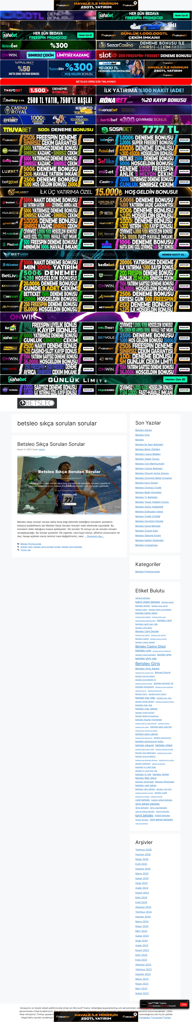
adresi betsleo (142, 598)
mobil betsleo (162, 815)
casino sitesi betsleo (161, 800)
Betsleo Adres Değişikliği (149, 506)
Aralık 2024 (141, 888)
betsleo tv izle (143, 774)
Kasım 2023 (142, 950)
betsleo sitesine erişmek (164, 749)
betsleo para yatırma (161, 727)
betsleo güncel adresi (145, 676)
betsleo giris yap (146, 658)
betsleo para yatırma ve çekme (146, 731)
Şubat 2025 (142, 878)
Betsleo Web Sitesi (145, 778)
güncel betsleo (162, 811)
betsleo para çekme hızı (143, 738)
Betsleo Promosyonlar (31, 544)
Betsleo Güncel (162, 672)
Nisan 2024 (141, 926)
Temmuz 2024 (143, 912)
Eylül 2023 (141, 959)
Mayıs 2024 (142, 921)
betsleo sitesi (163, 745)
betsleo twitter (161, 774)
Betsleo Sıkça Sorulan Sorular (51, 444)
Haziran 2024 (143, 916)
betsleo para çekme (146, 734)
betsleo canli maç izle (146, 624)
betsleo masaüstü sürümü (165, 702)
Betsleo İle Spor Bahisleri (149, 444)
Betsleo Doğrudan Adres (149, 511)
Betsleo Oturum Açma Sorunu (152, 473)
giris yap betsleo (158, 807)
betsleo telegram (143, 763)
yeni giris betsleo (141, 823)
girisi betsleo (142, 807)
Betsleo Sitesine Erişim (148, 535)
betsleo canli (164, 620)
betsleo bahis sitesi (146, 613)
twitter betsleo (141, 820)
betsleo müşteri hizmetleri (148, 719)
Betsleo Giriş (142, 435)
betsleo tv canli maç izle (146, 771)
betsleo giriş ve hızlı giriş (144, 673)
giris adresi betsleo (147, 804)
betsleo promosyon (162, 738)
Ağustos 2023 (143, 964)
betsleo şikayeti (156, 797)
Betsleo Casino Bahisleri (148, 468)
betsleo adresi (142, 605)
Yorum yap (26, 550)
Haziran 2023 (143, 974)
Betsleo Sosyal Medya (145, 756)
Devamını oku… (95, 536)
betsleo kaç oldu (145, 697)
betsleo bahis (141, 609)
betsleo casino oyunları (158, 639)
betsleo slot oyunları (164, 753)
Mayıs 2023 (142, 979)
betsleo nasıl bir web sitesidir (146, 723)
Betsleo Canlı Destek (147, 631)
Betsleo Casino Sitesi (150, 646)
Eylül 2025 (141, 864)
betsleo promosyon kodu (149, 741)
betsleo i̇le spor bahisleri (164, 687)
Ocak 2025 (141, 883)
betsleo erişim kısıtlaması (162, 651)
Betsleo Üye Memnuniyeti (149, 463)
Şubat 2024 (142, 935)
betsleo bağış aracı (159, 617)
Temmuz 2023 (143, 969)
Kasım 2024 (142, 892)
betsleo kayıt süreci (157, 694)
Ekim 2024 (141, 897)
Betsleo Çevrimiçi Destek (149, 521)
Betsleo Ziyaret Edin (146, 530)
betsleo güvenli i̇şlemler (143, 684)
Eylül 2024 (141, 902)
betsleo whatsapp (144, 781)
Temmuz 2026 (143, 849)
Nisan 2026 (141, 859)
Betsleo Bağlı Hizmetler (148, 492)
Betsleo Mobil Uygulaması (147, 716)
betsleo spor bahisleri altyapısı (146, 760)
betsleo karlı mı (140, 691)
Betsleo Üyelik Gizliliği (147, 516)
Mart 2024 (141, 931)
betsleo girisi (26, 547)
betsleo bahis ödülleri (143, 617)
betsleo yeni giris (164, 789)
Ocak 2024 (141, 940)
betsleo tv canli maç (145, 767)
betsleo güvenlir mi (163, 683)
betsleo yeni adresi (145, 789)
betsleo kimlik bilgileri (144, 701)
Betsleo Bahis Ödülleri (147, 449)
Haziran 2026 (143, 854)
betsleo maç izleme (146, 708)
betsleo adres (167, 602)
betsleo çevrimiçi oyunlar (144, 793)
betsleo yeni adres (145, 785)
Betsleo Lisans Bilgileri (148, 454)
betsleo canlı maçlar (142, 635)
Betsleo (139, 439)
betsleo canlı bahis (143, 628)
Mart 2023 (141, 988)
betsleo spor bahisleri (72, 547)
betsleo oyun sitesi (142, 727)
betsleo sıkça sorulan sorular (47, 547)
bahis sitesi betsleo (147, 602)
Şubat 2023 (142, 993)
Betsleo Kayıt (141, 694)
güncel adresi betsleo (145, 811)
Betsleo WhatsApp (164, 781)
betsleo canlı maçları (158, 635)
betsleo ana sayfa (160, 606)
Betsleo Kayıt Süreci (146, 482)
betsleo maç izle (143, 705)
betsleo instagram (144, 687)
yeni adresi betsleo (161, 819)
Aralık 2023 (141, 945)
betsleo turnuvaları (158, 764)
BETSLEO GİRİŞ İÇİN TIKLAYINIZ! (96, 81)
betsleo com (143, 650)
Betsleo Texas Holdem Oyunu (152, 502)
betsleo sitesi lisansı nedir (144, 749)
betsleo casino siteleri (145, 642)
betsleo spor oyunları (166, 760)
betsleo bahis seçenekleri (160, 609)
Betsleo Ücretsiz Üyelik (148, 487)
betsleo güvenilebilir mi (145, 680)
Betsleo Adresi (143, 430)
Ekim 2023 (141, 955)
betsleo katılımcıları (155, 691)
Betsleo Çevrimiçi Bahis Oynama (153, 478)
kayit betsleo (144, 815)
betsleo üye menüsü (142, 797)
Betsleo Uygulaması (146, 545)
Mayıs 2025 (141, 873)
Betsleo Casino (142, 639)
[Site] (48, 140)
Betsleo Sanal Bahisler (148, 526)
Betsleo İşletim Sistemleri (149, 540)
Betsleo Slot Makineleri (145, 753)
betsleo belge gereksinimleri (145, 621)
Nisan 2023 (141, 983)
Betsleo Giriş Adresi (147, 668)
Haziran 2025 (143, 868)
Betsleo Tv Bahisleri (146, 497)
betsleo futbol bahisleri (145, 655)
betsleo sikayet (144, 745)
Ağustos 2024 (143, 907)
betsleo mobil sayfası (144, 712)
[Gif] (96, 192)
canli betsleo (142, 799)
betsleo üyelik (161, 793)
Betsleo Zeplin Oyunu (147, 459)
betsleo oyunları (164, 723)
